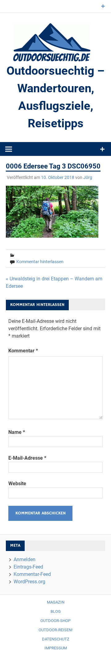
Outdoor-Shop (55, 620)
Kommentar (23, 351)
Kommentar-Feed (32, 574)
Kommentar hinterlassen (40, 261)
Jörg (87, 177)
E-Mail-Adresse (27, 458)
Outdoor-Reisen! (55, 630)
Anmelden (24, 559)
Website (17, 483)
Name (16, 432)
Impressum (55, 648)
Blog (56, 611)
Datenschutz (55, 639)
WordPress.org (29, 582)
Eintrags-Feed (28, 567)
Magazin (55, 602)
